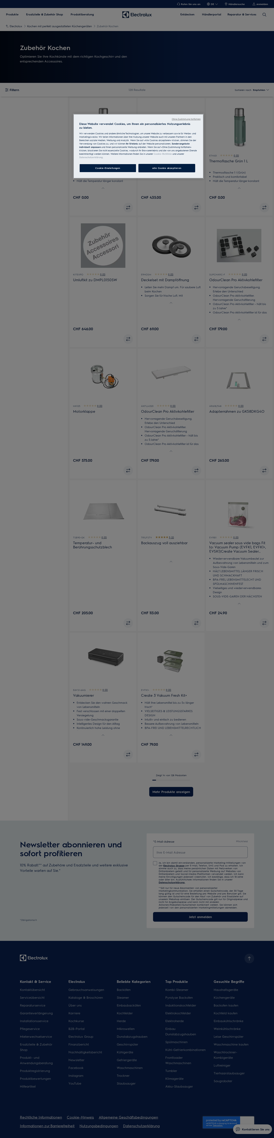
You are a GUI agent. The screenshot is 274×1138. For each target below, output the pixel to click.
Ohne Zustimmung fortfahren (186, 119)
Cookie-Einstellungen (107, 168)
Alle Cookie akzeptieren (166, 168)
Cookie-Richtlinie (163, 153)
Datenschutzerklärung (91, 157)
